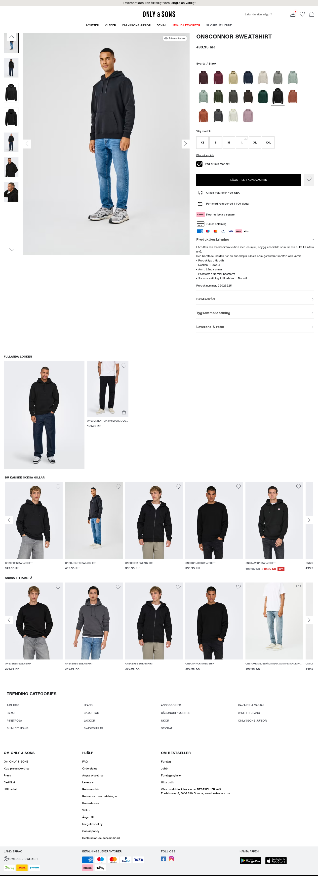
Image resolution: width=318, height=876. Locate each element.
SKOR (165, 721)
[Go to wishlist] (302, 16)
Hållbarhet (10, 789)
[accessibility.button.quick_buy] (124, 413)
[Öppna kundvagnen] (311, 15)
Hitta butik (167, 782)
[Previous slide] (9, 520)
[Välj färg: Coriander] (233, 77)
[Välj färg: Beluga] (233, 96)
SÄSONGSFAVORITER (175, 713)
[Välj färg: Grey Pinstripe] (218, 115)
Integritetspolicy (92, 824)
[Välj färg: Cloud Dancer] (233, 115)
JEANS (88, 705)
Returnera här (90, 789)
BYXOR (11, 713)
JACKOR (89, 721)
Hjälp (87, 753)
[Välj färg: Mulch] (248, 96)
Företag (166, 762)
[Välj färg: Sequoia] (203, 115)
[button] (159, 3)
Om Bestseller (176, 753)
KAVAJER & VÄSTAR (251, 705)
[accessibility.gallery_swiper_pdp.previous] (11, 37)
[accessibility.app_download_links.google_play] (252, 861)
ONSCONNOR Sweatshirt (234, 36)
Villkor (86, 810)
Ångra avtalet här (93, 775)
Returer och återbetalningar (99, 796)
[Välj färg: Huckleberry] (203, 77)
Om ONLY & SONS (19, 753)
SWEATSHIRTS (93, 728)
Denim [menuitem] (161, 25)
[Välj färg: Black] (278, 96)
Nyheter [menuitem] (92, 25)
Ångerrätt (88, 817)
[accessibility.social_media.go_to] (163, 860)
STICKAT (166, 728)
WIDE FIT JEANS (249, 713)
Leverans (88, 782)
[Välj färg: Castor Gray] (277, 77)
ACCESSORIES (171, 705)
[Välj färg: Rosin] (218, 96)
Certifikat (9, 782)
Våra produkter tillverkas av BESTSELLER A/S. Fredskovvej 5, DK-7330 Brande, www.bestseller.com (195, 791)
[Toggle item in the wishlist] (309, 180)
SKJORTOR (91, 713)
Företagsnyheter (171, 775)
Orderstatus (89, 768)
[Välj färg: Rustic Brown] (292, 96)
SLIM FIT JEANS (18, 728)
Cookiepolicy (90, 831)
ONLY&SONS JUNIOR (252, 721)
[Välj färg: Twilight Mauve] (248, 115)
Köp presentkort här (17, 768)
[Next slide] (309, 520)
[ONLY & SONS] (159, 16)
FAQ (85, 762)
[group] (34, 529)
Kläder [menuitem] (110, 25)
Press (7, 775)
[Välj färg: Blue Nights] (248, 77)
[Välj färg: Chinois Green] (292, 77)
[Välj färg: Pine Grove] (263, 96)
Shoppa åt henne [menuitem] (219, 25)
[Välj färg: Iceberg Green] (203, 96)
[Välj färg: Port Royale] (218, 77)
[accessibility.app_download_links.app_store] (277, 861)
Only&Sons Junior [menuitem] (136, 25)
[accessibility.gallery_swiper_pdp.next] (11, 250)
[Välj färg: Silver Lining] (263, 77)
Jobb (164, 768)
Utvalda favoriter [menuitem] (186, 25)
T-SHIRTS (13, 705)
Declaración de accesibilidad (101, 838)
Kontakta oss (90, 803)
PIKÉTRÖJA (14, 721)
